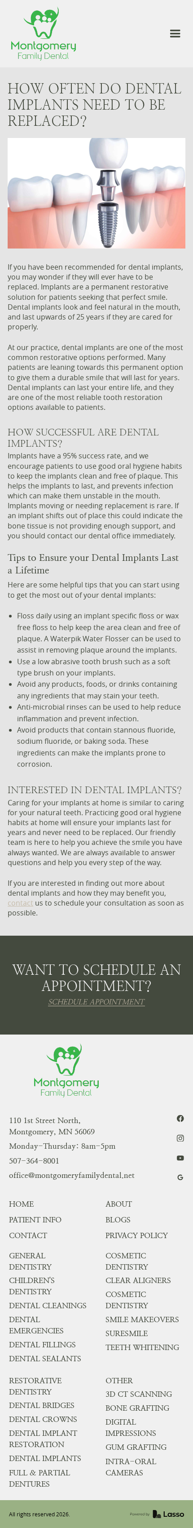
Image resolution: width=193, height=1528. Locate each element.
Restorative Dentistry (35, 1386)
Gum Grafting (136, 1447)
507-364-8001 (34, 1160)
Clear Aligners (138, 1280)
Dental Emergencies (36, 1325)
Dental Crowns (43, 1419)
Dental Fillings (42, 1344)
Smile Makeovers (142, 1319)
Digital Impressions (130, 1427)
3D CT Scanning (138, 1394)
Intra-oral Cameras (130, 1467)
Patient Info (35, 1219)
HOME (21, 1203)
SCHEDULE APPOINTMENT (96, 1002)
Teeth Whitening (142, 1347)
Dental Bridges (42, 1405)
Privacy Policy (136, 1235)
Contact (28, 1235)
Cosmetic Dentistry (126, 1261)
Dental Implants (45, 1458)
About (118, 1203)
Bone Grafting (137, 1408)
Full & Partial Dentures (39, 1478)
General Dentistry (30, 1261)
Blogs (118, 1219)
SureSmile (126, 1333)
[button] (175, 33)
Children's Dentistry (32, 1286)
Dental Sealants (45, 1358)
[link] (43, 34)
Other (119, 1380)
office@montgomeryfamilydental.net (72, 1175)
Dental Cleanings (48, 1305)
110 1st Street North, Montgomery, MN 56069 (52, 1126)
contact (20, 903)
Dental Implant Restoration (43, 1439)
